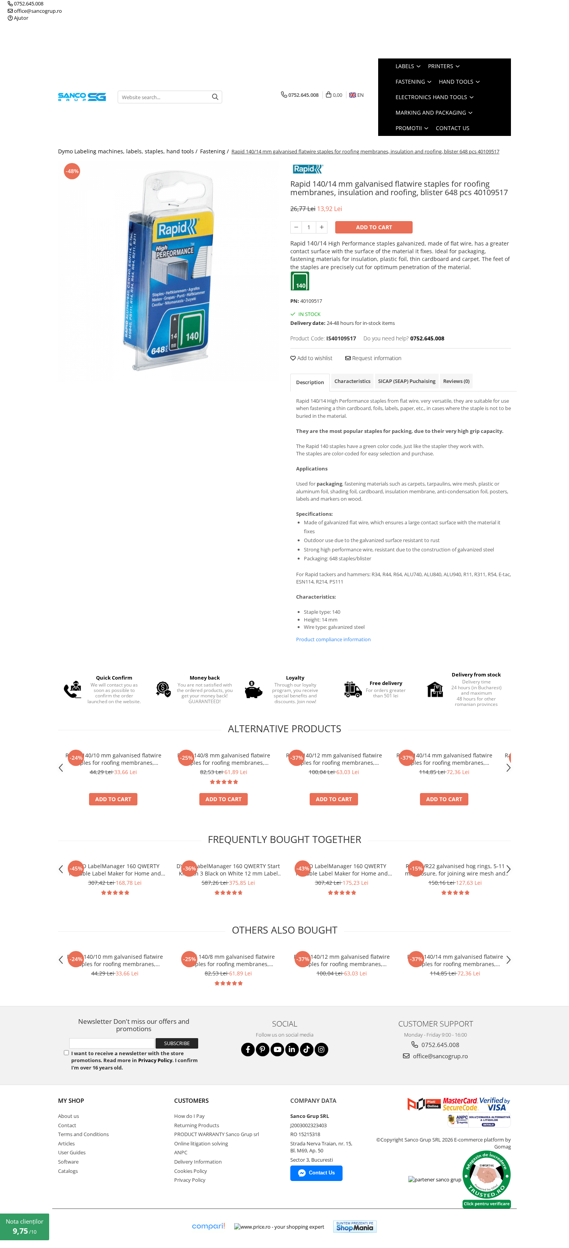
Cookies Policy (190, 1170)
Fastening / (215, 151)
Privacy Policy (155, 1060)
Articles (66, 1143)
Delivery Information (198, 1161)
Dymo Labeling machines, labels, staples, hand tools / (128, 151)
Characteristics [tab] (352, 381)
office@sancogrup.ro (37, 10)
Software (68, 1161)
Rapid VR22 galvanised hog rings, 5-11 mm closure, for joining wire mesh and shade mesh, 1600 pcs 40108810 (455, 869)
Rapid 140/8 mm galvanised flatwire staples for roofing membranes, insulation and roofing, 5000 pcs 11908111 (223, 759)
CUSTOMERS (191, 1100)
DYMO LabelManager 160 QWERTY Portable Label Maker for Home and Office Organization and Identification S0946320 (342, 869)
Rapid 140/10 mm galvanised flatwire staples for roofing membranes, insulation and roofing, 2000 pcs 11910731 (113, 759)
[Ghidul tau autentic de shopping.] (208, 1227)
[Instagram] (321, 1049)
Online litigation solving (201, 1143)
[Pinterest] (262, 1049)
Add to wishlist (314, 358)
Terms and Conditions (83, 1134)
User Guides (72, 1152)
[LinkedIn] (292, 1049)
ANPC (180, 1152)
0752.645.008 (28, 3)
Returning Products (196, 1125)
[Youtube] (277, 1049)
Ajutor (20, 17)
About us (68, 1115)
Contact (67, 1125)
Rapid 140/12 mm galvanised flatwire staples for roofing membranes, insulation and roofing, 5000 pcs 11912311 (334, 759)
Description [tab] (310, 382)
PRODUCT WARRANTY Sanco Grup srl (216, 1134)
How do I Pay (189, 1115)
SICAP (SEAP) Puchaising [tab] (406, 381)
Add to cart (374, 227)
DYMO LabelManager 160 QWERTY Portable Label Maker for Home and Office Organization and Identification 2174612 (115, 869)
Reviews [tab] (456, 381)
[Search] (215, 97)
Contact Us (453, 128)
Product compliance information (333, 639)
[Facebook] (248, 1049)
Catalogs (68, 1170)
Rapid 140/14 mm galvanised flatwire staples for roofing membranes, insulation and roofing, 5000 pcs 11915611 (444, 759)
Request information (376, 358)
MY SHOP (71, 1100)
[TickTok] (307, 1049)
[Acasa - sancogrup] (82, 97)
